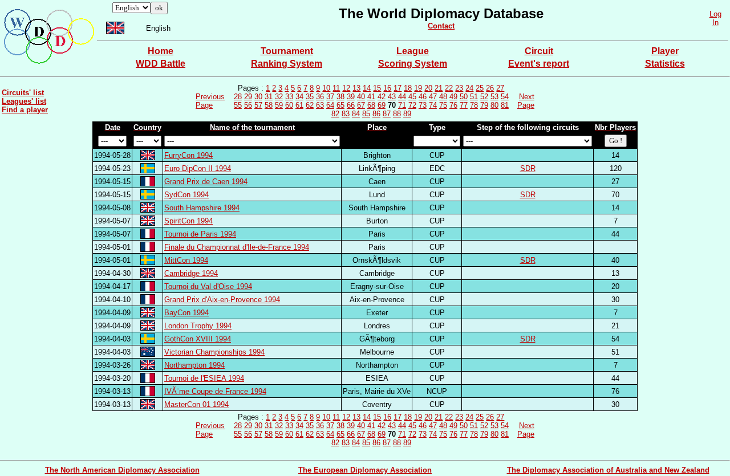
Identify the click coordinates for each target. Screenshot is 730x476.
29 (248, 96)
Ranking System (286, 63)
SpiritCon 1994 (188, 221)
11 (336, 88)
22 (449, 88)
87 (387, 113)
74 (433, 105)
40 (361, 96)
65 (340, 105)
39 (351, 96)
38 (340, 96)
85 (366, 113)
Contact (441, 26)
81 (505, 105)
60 (289, 105)
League (412, 51)
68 (371, 105)
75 (443, 105)
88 (397, 113)
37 (330, 96)
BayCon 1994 (186, 312)
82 (335, 113)
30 (258, 96)
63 (320, 105)
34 (299, 96)
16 (387, 88)
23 (459, 88)
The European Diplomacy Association (365, 470)
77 (464, 105)
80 (494, 105)
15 (377, 88)
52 (484, 96)
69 (382, 105)
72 (412, 105)
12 (346, 88)
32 (279, 96)
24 (469, 88)
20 (428, 88)
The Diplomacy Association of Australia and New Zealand (608, 470)
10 (326, 88)
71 (402, 105)
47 (433, 96)
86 (376, 113)
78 (474, 105)
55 (238, 105)
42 (382, 96)
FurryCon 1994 (188, 155)
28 (238, 96)
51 (474, 96)
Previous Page (210, 100)
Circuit (539, 51)
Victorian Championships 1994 (214, 352)
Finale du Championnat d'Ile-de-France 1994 (236, 247)
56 (248, 105)
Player (665, 51)
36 (320, 96)
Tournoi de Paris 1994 (200, 234)
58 (269, 105)
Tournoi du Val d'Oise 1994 (208, 286)
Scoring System (412, 63)
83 (346, 113)
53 (494, 96)
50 (464, 96)
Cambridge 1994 (191, 273)
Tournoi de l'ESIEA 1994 (204, 378)
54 (505, 96)
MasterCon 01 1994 (196, 404)
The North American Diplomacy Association (122, 470)
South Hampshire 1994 (202, 208)
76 (453, 105)
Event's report (538, 63)
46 (423, 96)
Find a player (25, 109)
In (715, 22)
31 (269, 96)
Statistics (665, 63)
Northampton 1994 (194, 365)
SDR (528, 168)
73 (423, 105)
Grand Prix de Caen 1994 (206, 181)
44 (402, 96)
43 (392, 96)
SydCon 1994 (186, 194)
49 (453, 96)
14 (367, 88)
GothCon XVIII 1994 (197, 339)
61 (299, 105)
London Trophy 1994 (198, 326)
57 (258, 105)
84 (356, 113)
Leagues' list (24, 101)
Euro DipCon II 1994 (197, 168)
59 (279, 105)
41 (371, 96)
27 (500, 88)
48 (443, 96)
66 (351, 105)
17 (398, 88)
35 (310, 96)
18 (408, 88)
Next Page (525, 100)
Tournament (287, 51)
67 (361, 105)
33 (289, 96)
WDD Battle (160, 63)
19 (418, 88)
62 (310, 105)
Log (715, 14)
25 (480, 88)
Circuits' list (23, 92)
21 (439, 88)
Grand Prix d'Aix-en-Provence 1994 (222, 299)
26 (490, 88)
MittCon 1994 (186, 260)
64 (330, 105)
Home (160, 51)
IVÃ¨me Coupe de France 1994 (215, 391)
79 (484, 105)
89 (407, 113)
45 (412, 96)
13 (356, 88)
